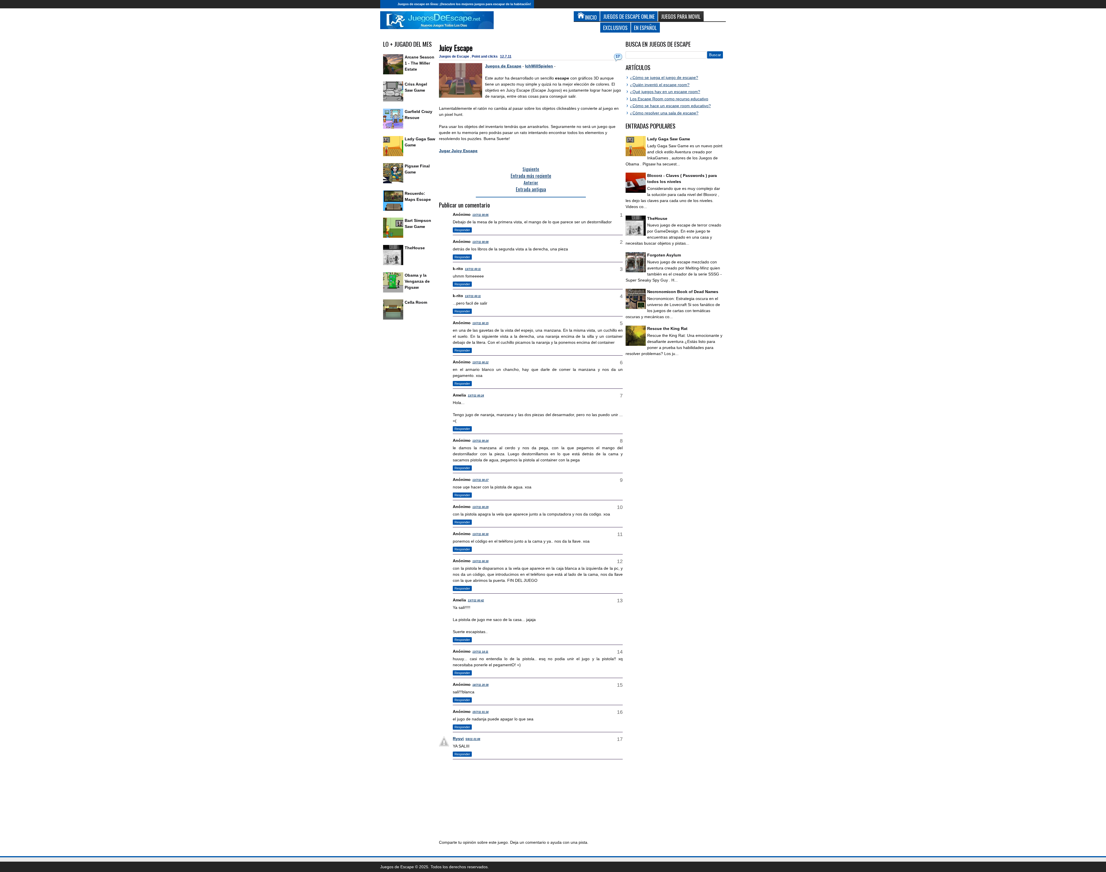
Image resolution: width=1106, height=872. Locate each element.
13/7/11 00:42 (476, 600)
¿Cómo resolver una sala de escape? (664, 113)
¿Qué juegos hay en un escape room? (665, 91)
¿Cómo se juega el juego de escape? (664, 77)
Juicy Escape (456, 47)
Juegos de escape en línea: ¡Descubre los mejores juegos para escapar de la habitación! (464, 4)
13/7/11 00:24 (476, 395)
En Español (645, 27)
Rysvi (458, 738)
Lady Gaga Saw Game (668, 139)
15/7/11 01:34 (480, 712)
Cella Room (416, 302)
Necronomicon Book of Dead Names (682, 291)
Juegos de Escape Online (629, 16)
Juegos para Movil (681, 16)
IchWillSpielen (539, 66)
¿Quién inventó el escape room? (660, 84)
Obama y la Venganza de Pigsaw (417, 281)
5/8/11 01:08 (472, 739)
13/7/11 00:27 (480, 480)
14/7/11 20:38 (480, 685)
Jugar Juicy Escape (458, 150)
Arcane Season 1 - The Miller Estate (419, 63)
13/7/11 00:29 (480, 507)
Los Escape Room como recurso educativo (669, 99)
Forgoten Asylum (664, 255)
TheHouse (415, 248)
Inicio (387, 4)
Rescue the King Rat (667, 328)
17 (618, 56)
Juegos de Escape (454, 56)
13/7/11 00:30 (480, 534)
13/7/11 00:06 (480, 215)
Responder (462, 230)
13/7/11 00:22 (480, 362)
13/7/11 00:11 (473, 269)
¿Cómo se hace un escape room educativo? (670, 105)
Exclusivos (615, 27)
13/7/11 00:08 (480, 242)
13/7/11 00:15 (480, 323)
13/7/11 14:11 (480, 651)
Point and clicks (485, 56)
